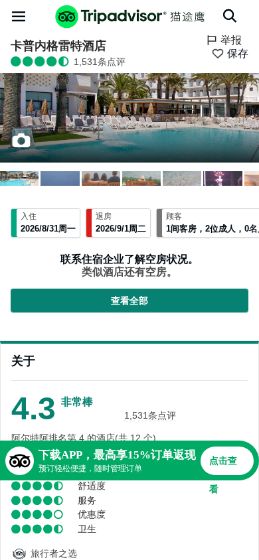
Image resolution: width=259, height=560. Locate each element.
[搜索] (230, 16)
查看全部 (129, 300)
